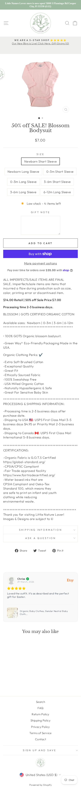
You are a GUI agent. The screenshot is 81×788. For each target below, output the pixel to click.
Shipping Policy (40, 720)
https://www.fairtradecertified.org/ (29, 475)
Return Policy (40, 714)
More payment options (40, 263)
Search (40, 702)
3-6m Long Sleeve (23, 192)
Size (40, 154)
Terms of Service (40, 733)
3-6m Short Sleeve (57, 182)
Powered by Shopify (40, 784)
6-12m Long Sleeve (57, 192)
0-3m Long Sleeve (23, 182)
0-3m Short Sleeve (59, 171)
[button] (73, 597)
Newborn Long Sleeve (23, 171)
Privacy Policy (40, 727)
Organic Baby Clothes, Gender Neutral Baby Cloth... (44, 612)
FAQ (40, 708)
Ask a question (40, 538)
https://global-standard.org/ (24, 462)
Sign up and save (40, 750)
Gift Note (40, 212)
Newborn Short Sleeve (40, 161)
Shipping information (40, 529)
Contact (40, 739)
